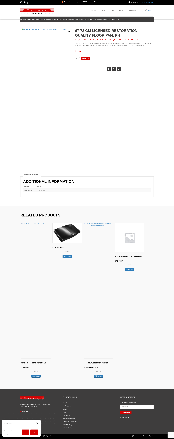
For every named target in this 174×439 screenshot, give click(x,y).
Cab (129, 40)
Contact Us (132, 10)
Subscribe (126, 412)
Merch (103, 10)
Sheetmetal (135, 40)
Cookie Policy (67, 428)
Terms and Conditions (70, 421)
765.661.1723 (26, 411)
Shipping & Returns (69, 418)
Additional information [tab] (32, 175)
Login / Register (148, 2)
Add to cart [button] (36, 376)
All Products (67, 406)
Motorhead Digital (148, 436)
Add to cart (85, 59)
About (121, 10)
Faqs (112, 10)
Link (152, 9)
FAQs (64, 412)
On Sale (94, 10)
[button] (125, 11)
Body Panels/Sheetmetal (83, 40)
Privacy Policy (67, 425)
